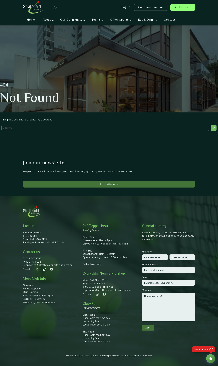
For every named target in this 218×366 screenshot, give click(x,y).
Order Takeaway (92, 264)
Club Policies (30, 292)
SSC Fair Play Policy (34, 299)
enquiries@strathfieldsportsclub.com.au (49, 265)
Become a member (150, 7)
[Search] (214, 128)
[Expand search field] (55, 7)
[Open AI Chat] (210, 358)
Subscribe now (109, 184)
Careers (28, 285)
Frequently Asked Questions (39, 302)
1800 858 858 (144, 355)
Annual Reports (32, 288)
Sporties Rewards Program (38, 295)
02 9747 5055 (33, 258)
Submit (148, 327)
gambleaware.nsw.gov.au (122, 355)
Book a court (182, 7)
